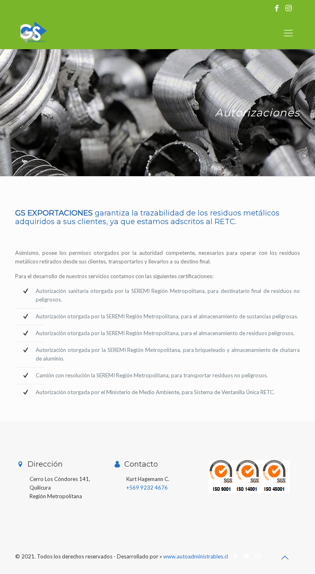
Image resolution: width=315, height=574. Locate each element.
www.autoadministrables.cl (195, 556)
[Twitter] (246, 556)
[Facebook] (235, 556)
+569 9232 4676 (147, 487)
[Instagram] (257, 556)
